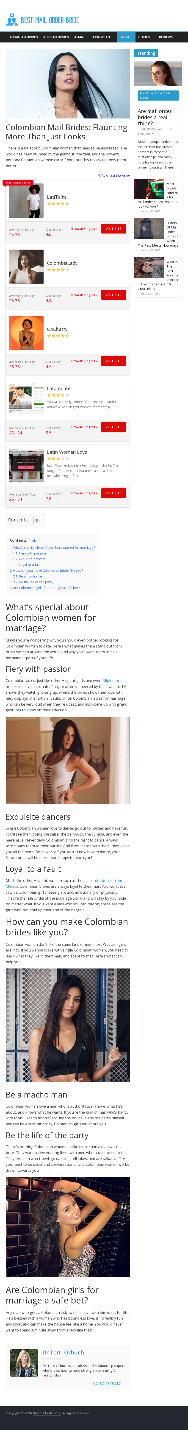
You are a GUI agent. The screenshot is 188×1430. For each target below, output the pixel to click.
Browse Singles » (84, 228)
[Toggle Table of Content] (35, 520)
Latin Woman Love (67, 452)
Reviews (166, 37)
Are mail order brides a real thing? (155, 117)
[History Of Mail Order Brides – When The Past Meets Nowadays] (149, 221)
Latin (124, 37)
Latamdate (58, 388)
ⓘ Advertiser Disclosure (114, 175)
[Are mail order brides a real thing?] (158, 63)
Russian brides (56, 37)
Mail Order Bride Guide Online (155, 95)
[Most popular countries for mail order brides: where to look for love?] (149, 182)
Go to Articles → (109, 1383)
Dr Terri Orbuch (63, 1352)
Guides (144, 37)
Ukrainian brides (23, 37)
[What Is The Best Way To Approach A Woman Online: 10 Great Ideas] (149, 260)
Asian (79, 37)
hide (33, 540)
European (101, 37)
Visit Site (114, 228)
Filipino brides (114, 680)
